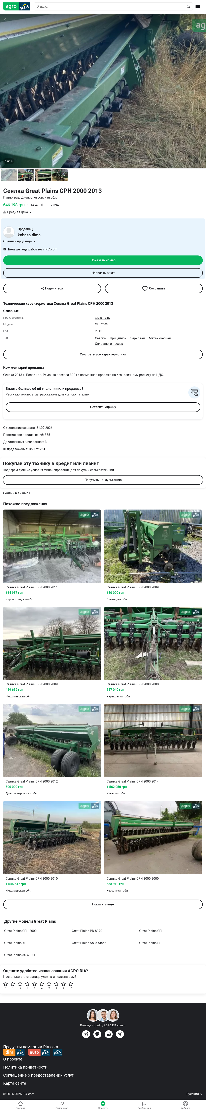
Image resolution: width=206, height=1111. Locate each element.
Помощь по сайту (103, 1025)
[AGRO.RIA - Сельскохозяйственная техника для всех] (18, 6)
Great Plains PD (150, 943)
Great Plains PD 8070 (87, 931)
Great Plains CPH (151, 931)
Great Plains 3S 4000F (20, 955)
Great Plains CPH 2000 (20, 931)
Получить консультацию (103, 480)
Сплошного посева (109, 344)
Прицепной (118, 338)
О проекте (12, 1059)
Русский (193, 1094)
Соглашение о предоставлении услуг (38, 1075)
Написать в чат (103, 273)
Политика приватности (25, 1067)
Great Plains (102, 317)
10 (70, 988)
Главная (20, 1108)
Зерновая (137, 338)
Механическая (160, 338)
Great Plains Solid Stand (89, 943)
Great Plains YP (15, 943)
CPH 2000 (101, 324)
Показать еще (103, 904)
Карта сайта (14, 1083)
